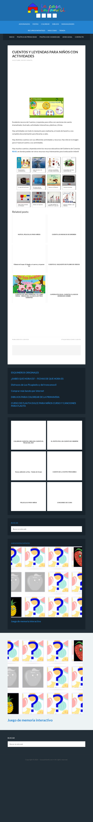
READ (14, 151)
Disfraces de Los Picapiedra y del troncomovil (33, 384)
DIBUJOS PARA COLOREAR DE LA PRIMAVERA (35, 397)
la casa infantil (46, 8)
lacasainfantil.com (46, 760)
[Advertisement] (46, 81)
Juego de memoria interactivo (26, 621)
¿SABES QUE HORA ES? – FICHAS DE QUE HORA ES (37, 378)
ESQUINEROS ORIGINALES (25, 372)
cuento (78, 339)
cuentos (26, 339)
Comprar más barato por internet (27, 391)
